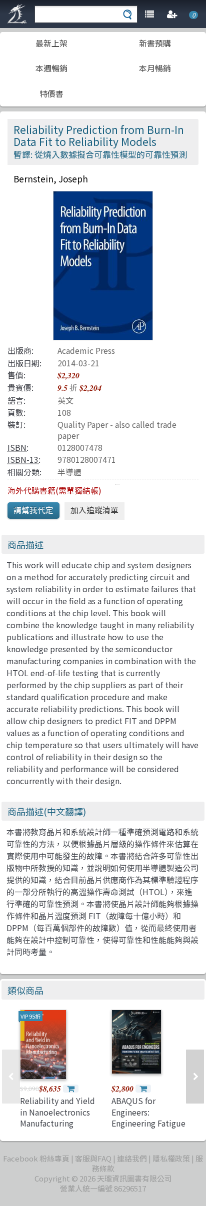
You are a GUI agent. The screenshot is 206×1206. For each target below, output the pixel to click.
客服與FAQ (93, 1158)
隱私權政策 (171, 1158)
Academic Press (86, 350)
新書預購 (155, 43)
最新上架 (52, 43)
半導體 (70, 472)
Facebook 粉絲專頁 (36, 1158)
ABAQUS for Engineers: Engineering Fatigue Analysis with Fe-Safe (149, 1123)
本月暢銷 (155, 68)
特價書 (52, 93)
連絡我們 (132, 1158)
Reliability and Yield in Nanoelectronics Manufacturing (57, 1112)
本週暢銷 (52, 68)
